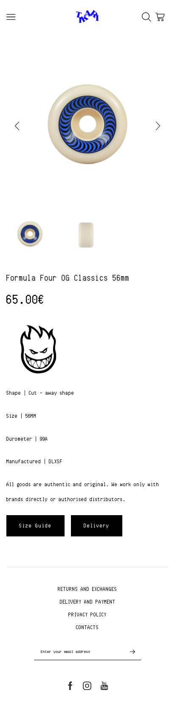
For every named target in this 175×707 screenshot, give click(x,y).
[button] (17, 126)
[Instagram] (87, 685)
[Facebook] (70, 685)
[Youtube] (104, 685)
